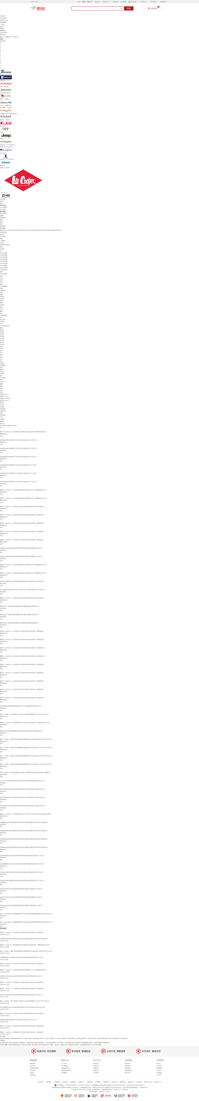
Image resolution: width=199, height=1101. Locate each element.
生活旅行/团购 (34, 1068)
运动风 (2, 344)
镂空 (1, 376)
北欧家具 (71, 1044)
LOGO (2, 382)
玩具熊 (23, 1044)
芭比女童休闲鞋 (114, 1038)
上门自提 (64, 1063)
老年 (1, 355)
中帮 (1, 348)
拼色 (1, 388)
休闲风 (2, 340)
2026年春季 (3, 265)
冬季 (1, 224)
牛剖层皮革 (3, 232)
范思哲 (62, 1044)
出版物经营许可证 (85, 1087)
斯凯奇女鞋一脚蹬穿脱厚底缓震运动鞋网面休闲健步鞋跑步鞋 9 (19, 623)
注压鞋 (2, 407)
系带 (1, 303)
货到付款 (96, 1063)
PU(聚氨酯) (3, 286)
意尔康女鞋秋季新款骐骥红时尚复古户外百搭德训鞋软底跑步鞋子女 (20, 706)
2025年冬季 (3, 263)
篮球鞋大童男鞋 (81, 1038)
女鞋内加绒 (27, 1038)
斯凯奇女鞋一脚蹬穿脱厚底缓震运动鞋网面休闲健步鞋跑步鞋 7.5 (20, 614)
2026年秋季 (3, 270)
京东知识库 (3, 18)
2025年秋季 (3, 261)
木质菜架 (44, 1044)
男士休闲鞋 (3, 213)
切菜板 (99, 1044)
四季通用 (3, 226)
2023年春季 (3, 253)
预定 (36, 1044)
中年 (1, 353)
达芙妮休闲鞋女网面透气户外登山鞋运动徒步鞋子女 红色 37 (18, 457)
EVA (1, 324)
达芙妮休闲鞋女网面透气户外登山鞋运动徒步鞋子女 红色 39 (18, 481)
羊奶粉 (2, 1044)
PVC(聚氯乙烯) (4, 326)
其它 (1, 392)
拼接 (1, 380)
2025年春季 (3, 257)
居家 (1, 284)
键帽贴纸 (3, 30)
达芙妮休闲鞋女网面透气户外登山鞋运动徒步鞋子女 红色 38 (18, 440)
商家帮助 (73, 1082)
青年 (1, 351)
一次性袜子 (56, 1044)
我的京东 (105, 2)
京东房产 (76, 1044)
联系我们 (49, 1082)
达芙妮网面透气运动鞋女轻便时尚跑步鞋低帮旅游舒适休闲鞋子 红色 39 (22, 864)
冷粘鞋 (2, 405)
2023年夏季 (3, 255)
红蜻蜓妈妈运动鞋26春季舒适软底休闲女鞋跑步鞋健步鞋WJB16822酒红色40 (23, 839)
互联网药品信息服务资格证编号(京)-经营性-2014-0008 (108, 1085)
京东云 (108, 1091)
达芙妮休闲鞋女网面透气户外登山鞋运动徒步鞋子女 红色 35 (18, 448)
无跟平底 (3, 411)
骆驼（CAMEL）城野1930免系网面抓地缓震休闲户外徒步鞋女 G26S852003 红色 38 (26, 764)
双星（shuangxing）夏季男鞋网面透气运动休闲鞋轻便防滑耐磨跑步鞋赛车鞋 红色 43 (26, 914)
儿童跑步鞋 (7, 37)
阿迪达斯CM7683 (16, 1038)
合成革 (2, 249)
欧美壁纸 (15, 1044)
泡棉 (1, 294)
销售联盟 (106, 1082)
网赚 (5, 1044)
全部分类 (3, 16)
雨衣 (30, 1044)
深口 (1, 361)
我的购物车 (154, 8)
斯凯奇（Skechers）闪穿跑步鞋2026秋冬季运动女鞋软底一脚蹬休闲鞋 (22, 515)
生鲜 (27, 1044)
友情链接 (98, 1082)
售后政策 (127, 1063)
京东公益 (139, 1082)
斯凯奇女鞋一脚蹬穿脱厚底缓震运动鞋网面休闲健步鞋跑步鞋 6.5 (20, 606)
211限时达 (64, 1066)
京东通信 (159, 1073)
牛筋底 (2, 321)
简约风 (2, 336)
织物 (1, 238)
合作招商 (65, 1082)
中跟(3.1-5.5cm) (5, 398)
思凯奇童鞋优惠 (102, 1038)
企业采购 (123, 2)
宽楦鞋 (2, 363)
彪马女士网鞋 (49, 1038)
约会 (1, 282)
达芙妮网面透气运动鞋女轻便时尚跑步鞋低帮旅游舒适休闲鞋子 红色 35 (22, 855)
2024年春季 (3, 274)
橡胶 (1, 311)
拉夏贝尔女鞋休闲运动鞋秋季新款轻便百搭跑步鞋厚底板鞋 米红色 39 (21, 905)
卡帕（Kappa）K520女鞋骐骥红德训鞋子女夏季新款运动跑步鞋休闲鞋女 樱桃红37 (25, 772)
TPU (1, 317)
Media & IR (157, 1082)
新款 (33, 1044)
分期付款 (96, 1068)
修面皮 (2, 330)
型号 (48, 1044)
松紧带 (2, 305)
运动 (1, 278)
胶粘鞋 (2, 403)
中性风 (2, 338)
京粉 (66, 1044)
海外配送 (64, 1073)
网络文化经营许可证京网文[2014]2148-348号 (107, 1087)
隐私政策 (130, 1082)
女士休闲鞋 (3, 207)
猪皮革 (2, 297)
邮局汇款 (96, 1070)
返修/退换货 (128, 1070)
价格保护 (127, 1066)
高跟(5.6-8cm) (4, 400)
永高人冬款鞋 (92, 1038)
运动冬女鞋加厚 (5, 1038)
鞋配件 (2, 216)
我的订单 (97, 2)
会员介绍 (32, 1066)
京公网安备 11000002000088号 (67, 1085)
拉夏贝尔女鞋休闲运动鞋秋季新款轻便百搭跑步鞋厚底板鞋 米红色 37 (21, 548)
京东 (45, 9)
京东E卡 (159, 1070)
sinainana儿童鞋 (61, 1038)
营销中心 (81, 1082)
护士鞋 (2, 371)
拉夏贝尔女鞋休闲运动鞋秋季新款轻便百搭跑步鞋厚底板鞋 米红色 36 (21, 889)
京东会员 (115, 2)
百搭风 (2, 334)
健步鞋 (2, 369)
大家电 (32, 1073)
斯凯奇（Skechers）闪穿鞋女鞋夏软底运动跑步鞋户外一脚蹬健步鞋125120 (23, 490)
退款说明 (127, 1068)
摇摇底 (2, 421)
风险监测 (122, 1082)
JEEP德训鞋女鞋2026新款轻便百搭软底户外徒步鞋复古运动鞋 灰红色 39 (22, 789)
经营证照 (125, 1089)
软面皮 (2, 332)
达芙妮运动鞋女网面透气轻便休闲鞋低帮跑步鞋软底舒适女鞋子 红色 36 (22, 880)
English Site (148, 1082)
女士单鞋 (3, 209)
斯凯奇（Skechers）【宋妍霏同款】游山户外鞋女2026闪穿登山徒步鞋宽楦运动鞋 (25, 814)
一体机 (2, 24)
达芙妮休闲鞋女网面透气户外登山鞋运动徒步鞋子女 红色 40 (18, 473)
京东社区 (114, 1082)
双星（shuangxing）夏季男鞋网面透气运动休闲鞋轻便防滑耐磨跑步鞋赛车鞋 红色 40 (26, 922)
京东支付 (101, 1091)
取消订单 (127, 1073)
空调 (39, 1044)
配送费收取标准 (66, 1070)
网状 (1, 386)
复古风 (2, 342)
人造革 (2, 243)
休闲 (1, 276)
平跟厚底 (3, 415)
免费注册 (89, 2)
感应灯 (89, 1044)
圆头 (1, 307)
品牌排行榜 (3, 20)
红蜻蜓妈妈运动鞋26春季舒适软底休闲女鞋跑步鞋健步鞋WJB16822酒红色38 (23, 847)
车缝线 (2, 373)
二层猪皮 (3, 240)
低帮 (1, 346)
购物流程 (32, 1063)
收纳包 (2, 26)
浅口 (1, 357)
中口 (1, 359)
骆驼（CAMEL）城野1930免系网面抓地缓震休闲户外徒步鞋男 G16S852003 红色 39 (26, 739)
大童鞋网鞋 (71, 1038)
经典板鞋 (3, 365)
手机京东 (133, 2)
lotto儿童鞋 (123, 1038)
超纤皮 (2, 234)
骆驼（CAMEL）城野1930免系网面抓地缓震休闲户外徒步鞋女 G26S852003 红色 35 (26, 756)
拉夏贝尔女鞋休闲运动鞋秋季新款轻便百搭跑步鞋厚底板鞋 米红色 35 (21, 556)
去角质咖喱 (83, 1044)
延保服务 (159, 1068)
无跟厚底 (3, 409)
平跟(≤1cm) (3, 394)
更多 (1, 203)
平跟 (1, 413)
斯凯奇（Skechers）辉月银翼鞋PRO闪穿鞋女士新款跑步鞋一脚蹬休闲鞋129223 (25, 722)
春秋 (1, 220)
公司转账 (96, 1073)
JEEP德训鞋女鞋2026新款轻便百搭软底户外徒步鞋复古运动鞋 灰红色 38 (22, 806)
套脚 (1, 301)
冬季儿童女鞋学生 (38, 1038)
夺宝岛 (159, 1063)
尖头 (1, 309)
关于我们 (40, 1082)
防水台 (2, 423)
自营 (1, 436)
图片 (19, 1044)
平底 (1, 417)
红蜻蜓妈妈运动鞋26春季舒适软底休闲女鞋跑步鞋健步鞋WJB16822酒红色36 (23, 822)
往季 (1, 272)
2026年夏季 (3, 267)
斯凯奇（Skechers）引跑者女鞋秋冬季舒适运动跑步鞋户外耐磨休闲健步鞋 (23, 432)
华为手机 (94, 1044)
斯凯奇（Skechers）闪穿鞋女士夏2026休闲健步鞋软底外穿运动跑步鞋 (22, 506)
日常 (1, 280)
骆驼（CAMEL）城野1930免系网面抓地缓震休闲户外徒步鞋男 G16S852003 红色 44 (26, 747)
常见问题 (32, 1070)
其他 (1, 247)
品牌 (51, 1044)
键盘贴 (2, 28)
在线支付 (96, 1066)
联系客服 (32, 1075)
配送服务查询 (65, 1068)
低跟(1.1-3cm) (4, 396)
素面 (1, 384)
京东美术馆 (3, 32)
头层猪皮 (3, 290)
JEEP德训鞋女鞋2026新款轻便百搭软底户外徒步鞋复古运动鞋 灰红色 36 (22, 797)
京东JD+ (159, 1075)
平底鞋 (10, 1044)
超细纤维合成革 (5, 245)
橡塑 (1, 328)
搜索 (129, 8)
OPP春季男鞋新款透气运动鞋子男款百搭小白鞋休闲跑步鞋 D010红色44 (22, 589)
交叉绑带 (3, 378)
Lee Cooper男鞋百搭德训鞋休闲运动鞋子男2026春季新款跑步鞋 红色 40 (22, 781)
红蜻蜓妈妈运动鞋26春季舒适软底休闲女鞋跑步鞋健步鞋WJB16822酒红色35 (23, 830)
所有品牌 (3, 41)
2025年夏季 (3, 259)
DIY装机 (159, 1066)
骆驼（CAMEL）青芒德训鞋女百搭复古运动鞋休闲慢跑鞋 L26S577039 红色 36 (24, 714)
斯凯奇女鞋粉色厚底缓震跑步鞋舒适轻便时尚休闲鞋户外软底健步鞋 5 (21, 731)
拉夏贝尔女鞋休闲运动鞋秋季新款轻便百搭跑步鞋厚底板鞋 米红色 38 (21, 897)
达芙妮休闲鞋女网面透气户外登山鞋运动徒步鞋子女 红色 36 (18, 465)
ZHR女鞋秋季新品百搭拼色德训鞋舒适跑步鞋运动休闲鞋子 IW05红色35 (22, 581)
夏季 (1, 222)
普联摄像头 (3, 22)
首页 (1, 37)
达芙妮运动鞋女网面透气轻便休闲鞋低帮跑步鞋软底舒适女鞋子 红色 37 (22, 872)
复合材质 (3, 236)
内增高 (2, 419)
